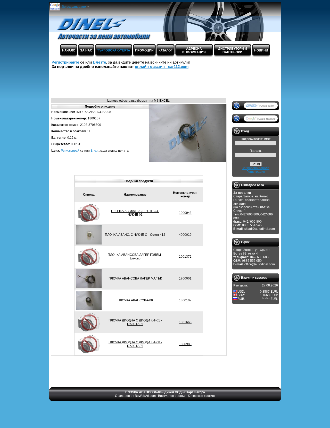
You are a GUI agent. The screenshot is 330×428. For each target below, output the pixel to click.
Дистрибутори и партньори (232, 50)
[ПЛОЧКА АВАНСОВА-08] (187, 161)
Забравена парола (255, 168)
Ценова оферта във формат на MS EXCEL (138, 100)
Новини (261, 50)
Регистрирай (70, 150)
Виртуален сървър (172, 396)
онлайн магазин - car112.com (161, 66)
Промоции (144, 50)
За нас (86, 50)
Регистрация (255, 171)
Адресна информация (194, 50)
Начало (68, 50)
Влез (94, 150)
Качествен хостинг (201, 396)
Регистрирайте (65, 62)
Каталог (165, 50)
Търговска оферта (113, 50)
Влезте (99, 62)
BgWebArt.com (145, 396)
